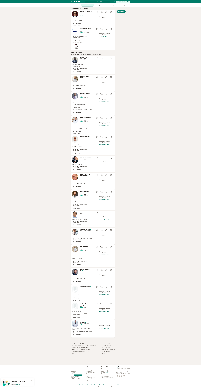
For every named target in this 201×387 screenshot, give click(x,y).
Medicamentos (89, 373)
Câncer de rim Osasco (106, 347)
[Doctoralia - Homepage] (77, 1)
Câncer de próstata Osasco (107, 343)
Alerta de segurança (105, 376)
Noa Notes (104, 372)
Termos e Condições (75, 376)
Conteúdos (103, 373)
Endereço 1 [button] (74, 146)
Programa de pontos (116, 5)
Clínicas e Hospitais (90, 370)
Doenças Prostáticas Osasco (107, 351)
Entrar (114, 1)
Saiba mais (18, 384)
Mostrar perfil (104, 36)
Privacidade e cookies (75, 368)
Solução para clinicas (105, 371)
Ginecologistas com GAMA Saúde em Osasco (80, 343)
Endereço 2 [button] (81, 146)
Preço (102, 368)
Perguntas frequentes (90, 377)
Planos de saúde (89, 371)
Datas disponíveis (99, 5)
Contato (72, 373)
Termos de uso (104, 375)
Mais (85, 13)
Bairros (107, 5)
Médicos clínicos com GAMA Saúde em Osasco (81, 349)
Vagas (76, 375)
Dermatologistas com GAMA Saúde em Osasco (81, 351)
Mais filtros (127, 5)
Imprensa (73, 377)
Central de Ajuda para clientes (107, 377)
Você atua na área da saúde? (123, 1)
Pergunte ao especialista (91, 372)
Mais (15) (73, 353)
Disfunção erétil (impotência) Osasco (109, 349)
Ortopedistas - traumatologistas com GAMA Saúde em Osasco (84, 345)
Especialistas (88, 368)
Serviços (87, 375)
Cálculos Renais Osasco (106, 345)
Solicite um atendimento (104, 19)
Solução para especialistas (106, 370)
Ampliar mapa (121, 11)
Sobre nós (73, 372)
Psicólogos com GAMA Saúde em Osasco (80, 347)
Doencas (87, 376)
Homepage (73, 357)
